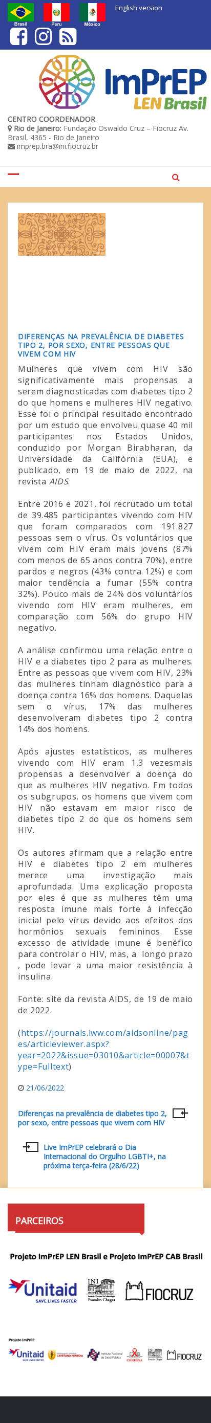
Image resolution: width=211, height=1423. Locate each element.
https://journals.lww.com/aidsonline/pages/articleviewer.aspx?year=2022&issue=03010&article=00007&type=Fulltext (104, 1049)
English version (138, 7)
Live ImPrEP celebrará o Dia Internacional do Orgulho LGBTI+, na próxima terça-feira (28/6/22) (105, 1156)
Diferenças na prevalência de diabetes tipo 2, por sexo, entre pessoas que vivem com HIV (101, 345)
